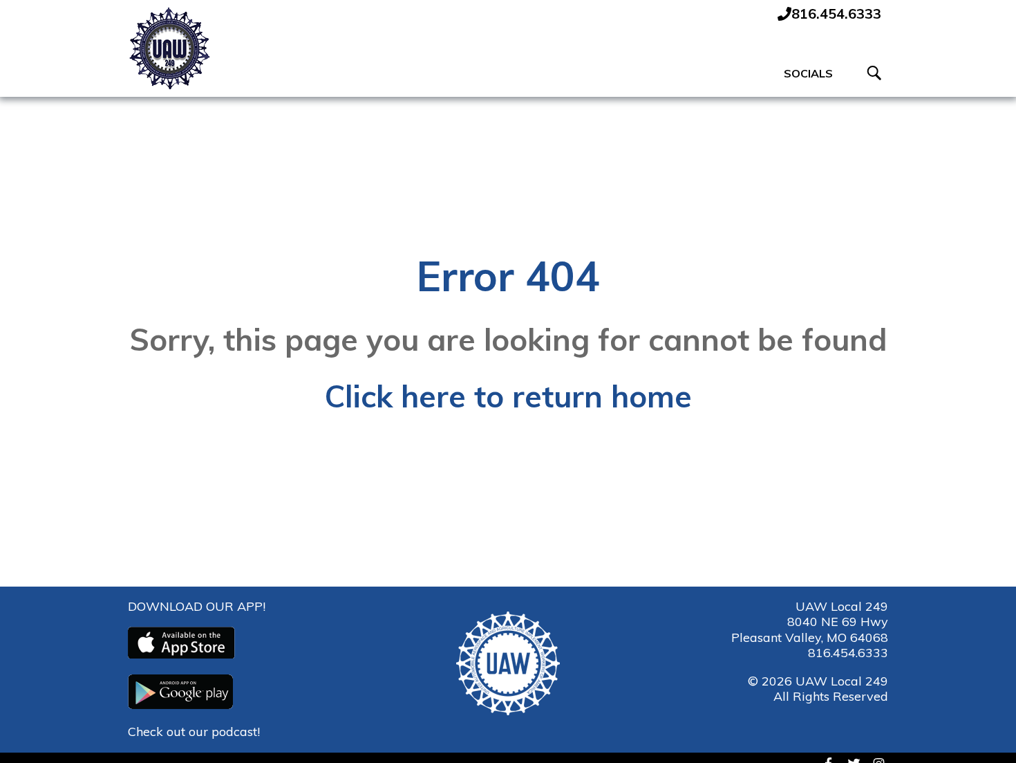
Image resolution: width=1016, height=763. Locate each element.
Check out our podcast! (194, 731)
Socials (808, 73)
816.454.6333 (848, 653)
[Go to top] (982, 728)
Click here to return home (508, 396)
